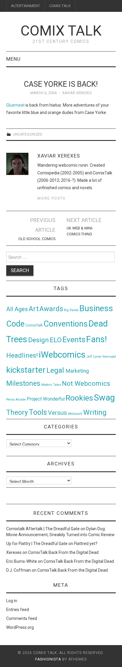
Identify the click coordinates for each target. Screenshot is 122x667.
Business (96, 308)
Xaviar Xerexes (77, 93)
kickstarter (26, 370)
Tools (38, 412)
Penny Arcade (16, 399)
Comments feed (21, 618)
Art (33, 309)
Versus (57, 412)
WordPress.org (20, 627)
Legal (56, 370)
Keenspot (109, 357)
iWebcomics (62, 355)
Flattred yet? (85, 543)
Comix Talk (61, 30)
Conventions (66, 324)
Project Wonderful (46, 399)
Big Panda (71, 310)
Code (15, 324)
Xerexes (14, 552)
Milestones (23, 383)
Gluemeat (15, 105)
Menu (13, 59)
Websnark (75, 414)
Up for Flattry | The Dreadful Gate (37, 543)
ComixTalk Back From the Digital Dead (63, 552)
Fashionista (48, 659)
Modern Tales (51, 385)
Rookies (79, 397)
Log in (11, 600)
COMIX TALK (60, 6)
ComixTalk (34, 325)
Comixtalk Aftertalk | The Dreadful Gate (43, 528)
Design (38, 340)
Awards (51, 309)
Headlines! (22, 355)
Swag (104, 398)
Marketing (77, 371)
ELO (56, 340)
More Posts (51, 198)
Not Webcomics (86, 384)
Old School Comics (36, 239)
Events (73, 339)
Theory (17, 412)
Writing (95, 412)
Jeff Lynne (94, 357)
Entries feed (17, 609)
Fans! (96, 339)
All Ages (17, 309)
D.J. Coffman (18, 570)
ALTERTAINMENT (25, 6)
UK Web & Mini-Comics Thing (80, 231)
